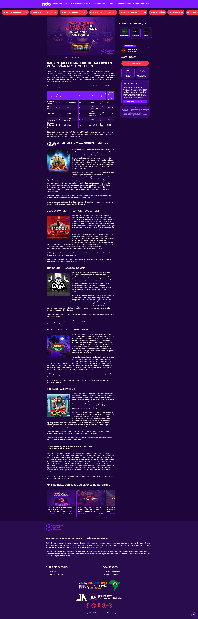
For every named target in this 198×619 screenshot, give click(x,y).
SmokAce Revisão (135, 102)
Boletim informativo (141, 4)
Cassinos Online (176, 12)
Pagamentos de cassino (80, 4)
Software (53, 572)
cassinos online (102, 73)
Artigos (112, 4)
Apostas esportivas (57, 574)
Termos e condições (113, 572)
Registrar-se (135, 63)
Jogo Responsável (112, 574)
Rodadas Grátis (157, 12)
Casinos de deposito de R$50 (103, 12)
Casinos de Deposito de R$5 (15, 12)
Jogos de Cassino (100, 4)
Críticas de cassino (61, 4)
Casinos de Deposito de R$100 (133, 12)
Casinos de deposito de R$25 (73, 12)
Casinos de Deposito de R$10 (44, 12)
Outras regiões (124, 4)
